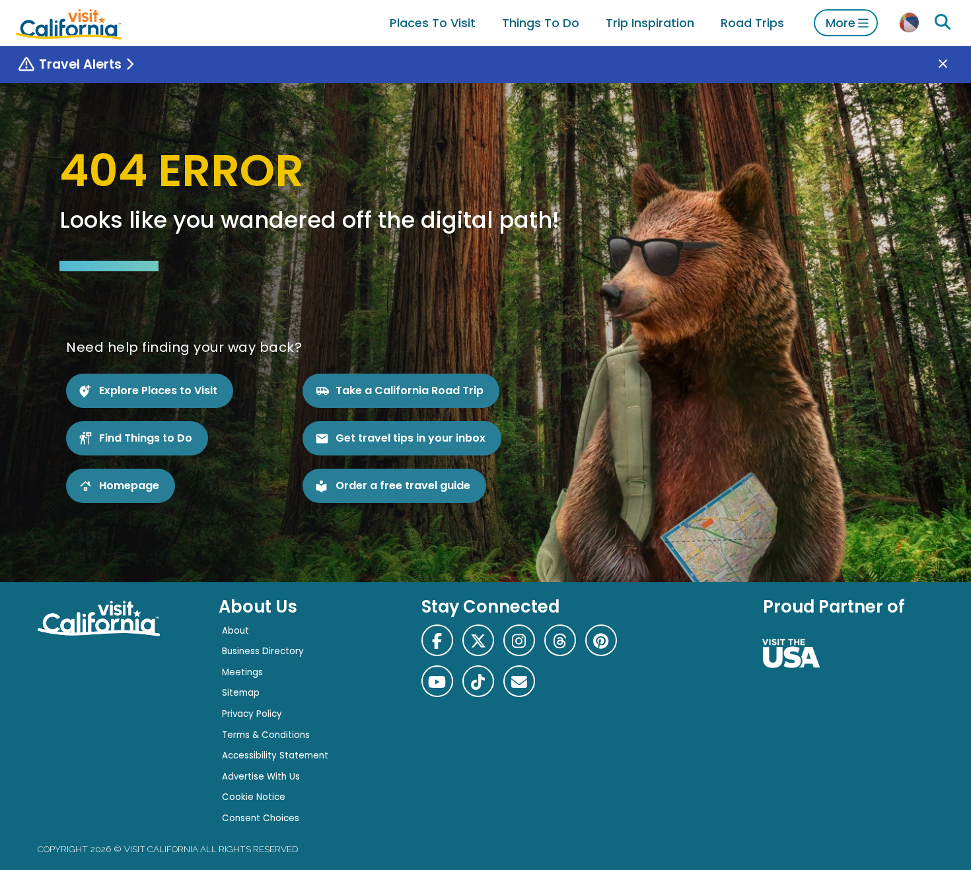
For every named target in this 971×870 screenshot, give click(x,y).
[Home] (69, 23)
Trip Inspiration (650, 23)
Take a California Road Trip (410, 390)
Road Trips (752, 23)
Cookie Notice (253, 797)
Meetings (242, 672)
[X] (478, 640)
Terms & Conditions (266, 735)
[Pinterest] (601, 640)
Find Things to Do (145, 438)
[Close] (952, 64)
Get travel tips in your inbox (411, 438)
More (840, 23)
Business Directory (263, 651)
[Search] (942, 22)
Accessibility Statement (275, 755)
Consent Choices (260, 818)
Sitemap (241, 692)
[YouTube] (437, 681)
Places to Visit (433, 23)
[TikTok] (478, 681)
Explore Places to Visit (158, 390)
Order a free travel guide (403, 485)
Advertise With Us (261, 776)
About (235, 630)
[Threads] (560, 640)
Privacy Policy (252, 714)
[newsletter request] (519, 681)
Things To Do (540, 23)
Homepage (129, 485)
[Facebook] (437, 640)
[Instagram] (519, 640)
